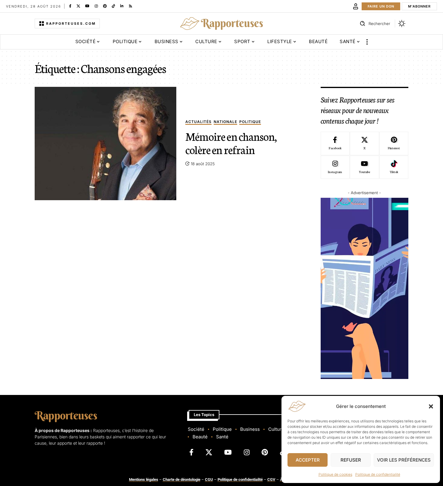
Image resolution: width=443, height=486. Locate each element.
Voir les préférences (404, 460)
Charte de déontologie (181, 479)
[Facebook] (70, 6)
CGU (209, 479)
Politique (250, 122)
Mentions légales (143, 479)
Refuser (351, 460)
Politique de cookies (335, 474)
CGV (271, 479)
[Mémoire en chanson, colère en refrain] (105, 143)
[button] (431, 406)
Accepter (308, 460)
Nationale (225, 122)
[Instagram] (96, 6)
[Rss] (130, 6)
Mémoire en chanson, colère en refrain (231, 142)
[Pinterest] (105, 6)
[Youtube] (364, 167)
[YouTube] (87, 6)
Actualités (198, 122)
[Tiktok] (393, 167)
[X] (78, 6)
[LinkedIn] (122, 6)
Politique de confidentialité (377, 474)
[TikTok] (113, 6)
